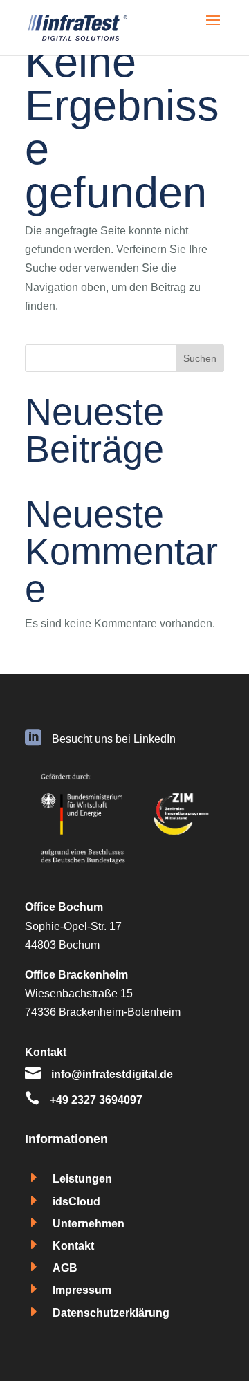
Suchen (199, 358)
